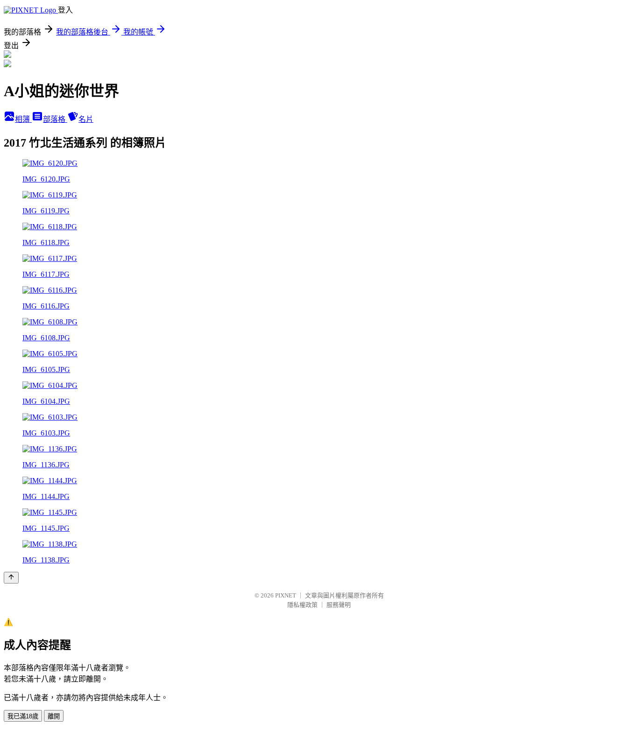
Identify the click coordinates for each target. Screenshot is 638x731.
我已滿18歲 (22, 716)
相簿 (23, 119)
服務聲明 (338, 604)
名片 (85, 119)
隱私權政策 (302, 604)
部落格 (55, 119)
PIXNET (285, 595)
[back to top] (11, 577)
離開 (54, 716)
